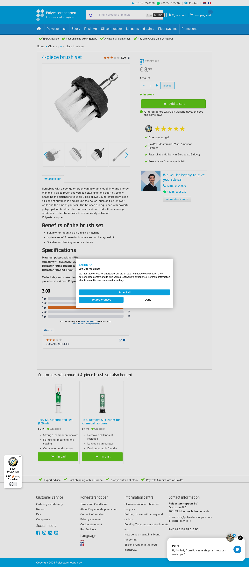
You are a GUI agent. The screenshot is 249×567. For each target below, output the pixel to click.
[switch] (13, 484)
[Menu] (19, 457)
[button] (85, 265)
